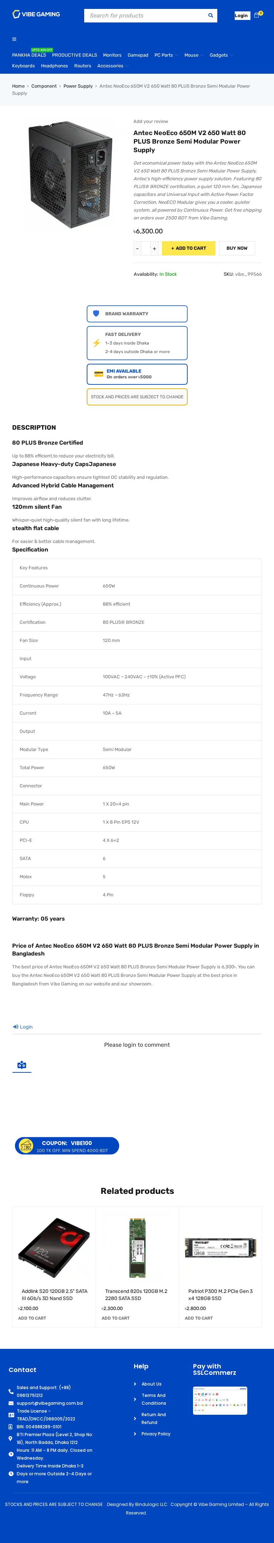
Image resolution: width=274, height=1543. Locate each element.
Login (25, 1027)
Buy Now (237, 248)
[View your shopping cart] (256, 15)
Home (18, 86)
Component (44, 86)
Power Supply (78, 86)
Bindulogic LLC (151, 1504)
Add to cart (191, 248)
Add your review (150, 121)
